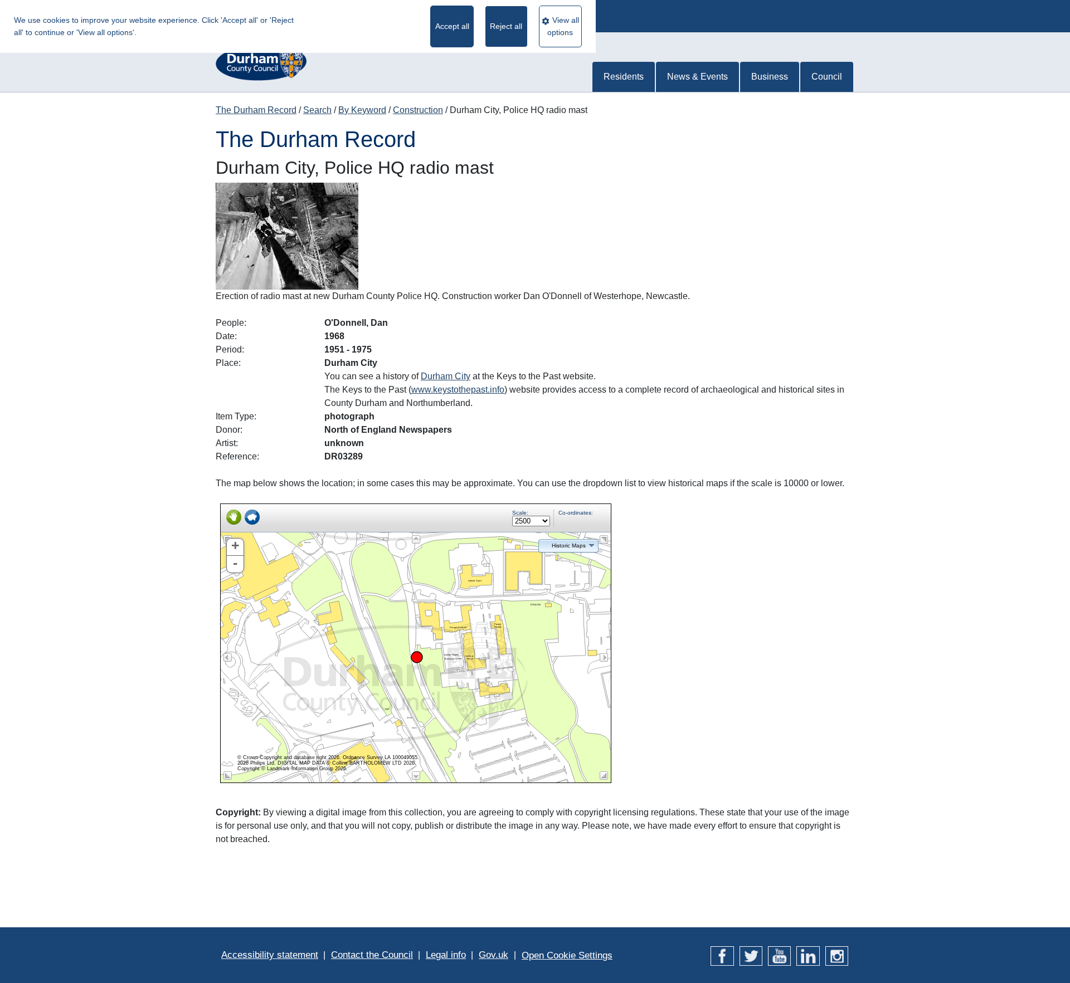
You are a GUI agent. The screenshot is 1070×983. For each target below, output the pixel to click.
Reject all (506, 26)
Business (769, 76)
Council (826, 76)
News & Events (697, 76)
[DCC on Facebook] (722, 955)
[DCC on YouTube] (779, 955)
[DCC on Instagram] (837, 955)
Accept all (452, 26)
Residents (624, 76)
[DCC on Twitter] (751, 955)
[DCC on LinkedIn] (808, 955)
